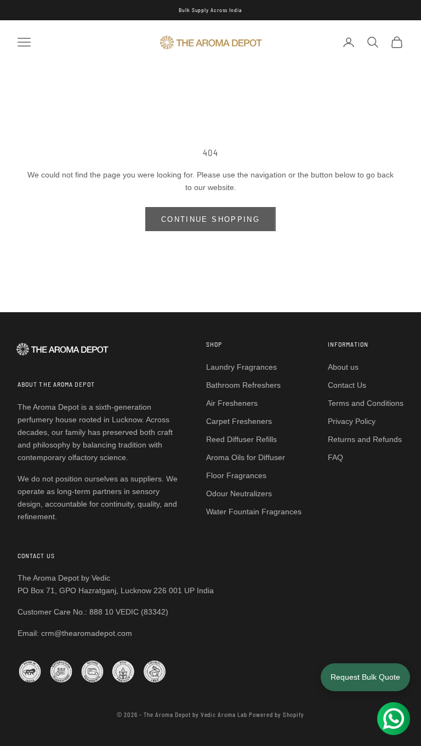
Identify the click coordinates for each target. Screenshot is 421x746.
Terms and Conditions (365, 403)
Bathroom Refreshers (243, 385)
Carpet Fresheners (239, 421)
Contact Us (347, 385)
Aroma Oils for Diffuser (245, 457)
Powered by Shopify (276, 714)
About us (343, 367)
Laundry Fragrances (241, 367)
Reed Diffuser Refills (241, 439)
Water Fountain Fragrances (253, 511)
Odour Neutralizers (239, 493)
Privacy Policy (352, 421)
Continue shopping (210, 219)
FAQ (335, 457)
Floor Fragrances (236, 475)
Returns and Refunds (365, 439)
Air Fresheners (232, 403)
